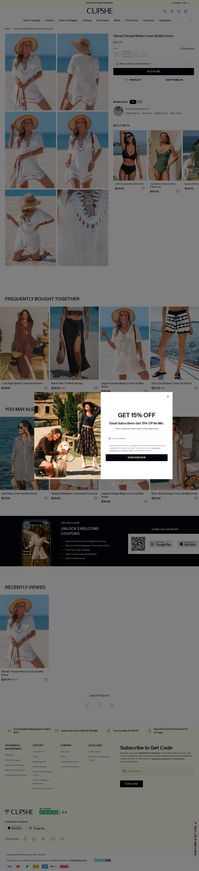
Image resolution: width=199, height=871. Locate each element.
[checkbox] (107, 445)
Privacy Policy (127, 450)
